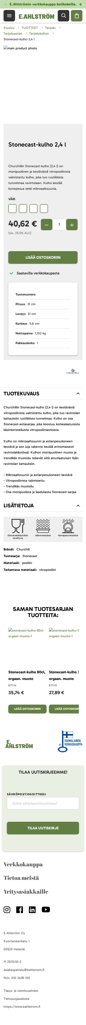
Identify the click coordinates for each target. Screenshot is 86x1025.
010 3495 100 (20, 978)
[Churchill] (73, 372)
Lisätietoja (19, 505)
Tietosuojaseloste (16, 999)
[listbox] (43, 209)
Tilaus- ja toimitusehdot (21, 991)
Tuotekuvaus (21, 393)
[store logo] (19, 748)
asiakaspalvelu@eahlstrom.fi (24, 970)
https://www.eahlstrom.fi (22, 1007)
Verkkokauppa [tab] (23, 864)
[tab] (43, 394)
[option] (12, 208)
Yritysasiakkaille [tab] (26, 891)
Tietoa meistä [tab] (21, 878)
